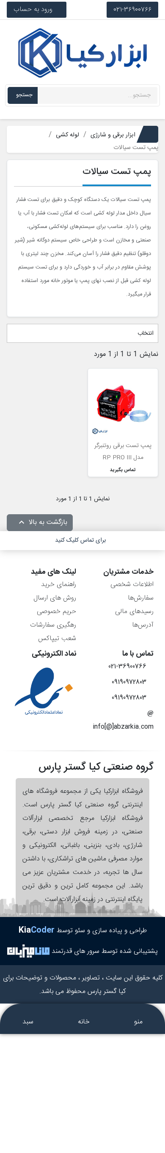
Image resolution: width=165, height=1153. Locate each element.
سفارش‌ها (141, 598)
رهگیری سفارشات (53, 625)
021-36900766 (132, 9)
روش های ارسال (54, 598)
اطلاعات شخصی (132, 584)
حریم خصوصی (56, 611)
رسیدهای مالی (134, 611)
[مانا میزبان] (28, 951)
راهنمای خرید (58, 584)
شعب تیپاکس (57, 638)
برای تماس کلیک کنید (80, 540)
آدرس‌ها (143, 625)
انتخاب (145, 333)
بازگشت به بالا (41, 523)
